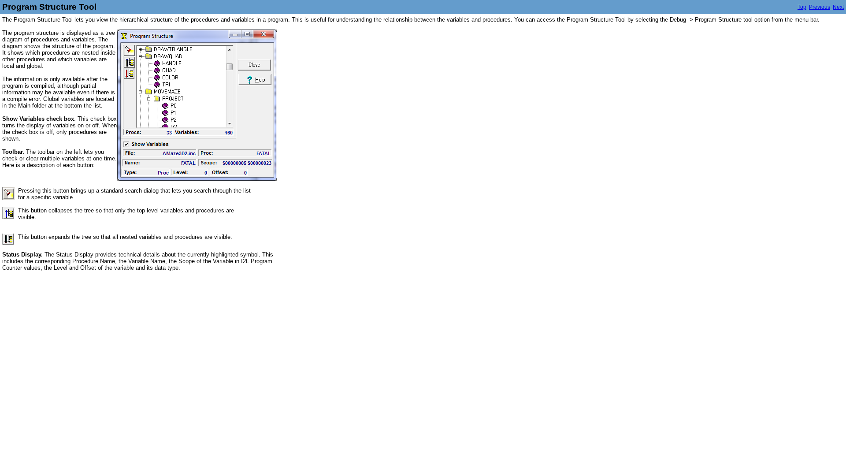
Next (838, 7)
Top (802, 7)
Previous (819, 7)
